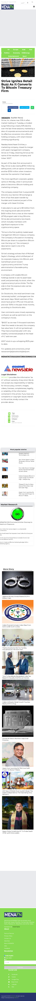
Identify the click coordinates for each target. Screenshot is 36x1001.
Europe (15, 49)
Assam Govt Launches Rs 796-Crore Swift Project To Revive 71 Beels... (26, 494)
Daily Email (14, 982)
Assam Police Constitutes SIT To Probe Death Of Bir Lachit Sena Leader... (17, 832)
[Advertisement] (18, 27)
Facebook (14, 974)
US (6, 49)
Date (4, 102)
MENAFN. (13, 996)
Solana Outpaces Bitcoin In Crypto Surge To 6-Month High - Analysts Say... (27, 477)
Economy (16, 53)
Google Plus (15, 979)
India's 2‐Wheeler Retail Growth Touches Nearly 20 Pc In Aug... (16, 703)
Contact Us (7, 938)
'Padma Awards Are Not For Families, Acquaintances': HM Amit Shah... (14, 648)
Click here (16, 927)
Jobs (5, 946)
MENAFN (6, 118)
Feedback (7, 948)
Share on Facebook (13, 107)
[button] (27, 3)
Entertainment (11, 56)
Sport (24, 56)
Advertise (7, 941)
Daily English (9, 955)
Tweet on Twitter (24, 107)
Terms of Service (9, 933)
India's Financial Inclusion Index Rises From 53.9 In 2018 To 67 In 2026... (16, 626)
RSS (12, 987)
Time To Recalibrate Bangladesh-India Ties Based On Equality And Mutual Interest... (16, 677)
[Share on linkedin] (9, 110)
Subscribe (20, 967)
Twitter (13, 977)
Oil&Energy (27, 53)
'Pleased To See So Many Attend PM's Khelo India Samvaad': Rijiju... (26, 486)
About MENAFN (9, 943)
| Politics (6, 53)
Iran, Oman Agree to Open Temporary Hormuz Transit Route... (26, 461)
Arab (23, 49)
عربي (23, 3)
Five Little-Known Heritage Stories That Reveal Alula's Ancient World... (27, 469)
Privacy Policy (8, 936)
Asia (30, 49)
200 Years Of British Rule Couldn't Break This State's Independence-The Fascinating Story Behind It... (17, 792)
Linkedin (14, 984)
